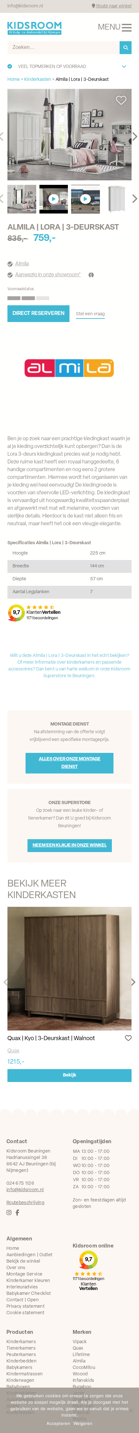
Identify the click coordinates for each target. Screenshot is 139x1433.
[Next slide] (134, 137)
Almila (22, 264)
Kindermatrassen (24, 1374)
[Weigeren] (131, 1410)
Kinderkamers (21, 1342)
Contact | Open (22, 1300)
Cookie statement (25, 1313)
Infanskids (83, 1380)
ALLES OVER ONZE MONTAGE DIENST (70, 763)
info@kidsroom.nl (25, 6)
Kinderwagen (20, 1380)
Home (12, 1248)
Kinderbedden (21, 1361)
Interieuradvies (22, 1287)
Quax (13, 1051)
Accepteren (58, 1423)
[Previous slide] (7, 982)
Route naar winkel (113, 6)
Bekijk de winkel (23, 1261)
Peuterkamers (21, 1354)
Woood (80, 1374)
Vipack (80, 1342)
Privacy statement (25, 1306)
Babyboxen (18, 1387)
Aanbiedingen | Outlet (29, 1255)
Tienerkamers (21, 1348)
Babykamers (19, 1367)
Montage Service (24, 1274)
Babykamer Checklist (28, 1293)
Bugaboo (82, 1387)
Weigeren (82, 1423)
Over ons (16, 1268)
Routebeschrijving (25, 1202)
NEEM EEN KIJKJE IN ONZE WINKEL (70, 845)
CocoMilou (84, 1367)
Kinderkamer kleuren (28, 1280)
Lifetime (81, 1354)
